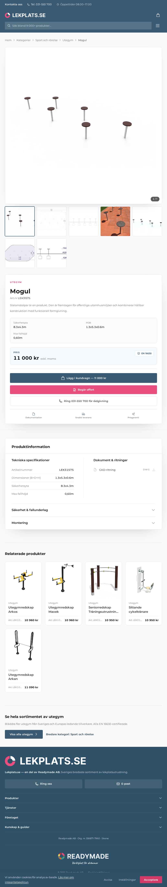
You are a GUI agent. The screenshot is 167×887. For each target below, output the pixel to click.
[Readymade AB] (84, 858)
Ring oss (46, 783)
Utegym (68, 40)
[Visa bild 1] (20, 221)
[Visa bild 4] (115, 221)
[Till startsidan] (25, 15)
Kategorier (23, 40)
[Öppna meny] (157, 25)
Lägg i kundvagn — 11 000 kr (86, 378)
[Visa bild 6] (20, 253)
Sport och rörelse (46, 40)
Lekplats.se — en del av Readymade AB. (32, 772)
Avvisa (108, 879)
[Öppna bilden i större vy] (83, 125)
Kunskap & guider (17, 827)
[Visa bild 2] (51, 221)
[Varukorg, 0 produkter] (158, 15)
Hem (8, 40)
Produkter (12, 798)
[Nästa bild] (155, 125)
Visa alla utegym (21, 734)
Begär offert (86, 389)
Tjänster (10, 807)
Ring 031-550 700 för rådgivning (86, 401)
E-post (125, 783)
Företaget (11, 817)
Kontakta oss (13, 4)
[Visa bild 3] (83, 221)
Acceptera (151, 879)
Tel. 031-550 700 (41, 4)
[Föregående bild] (12, 125)
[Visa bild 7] (51, 253)
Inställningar (127, 879)
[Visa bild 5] (147, 221)
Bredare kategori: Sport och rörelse (70, 734)
